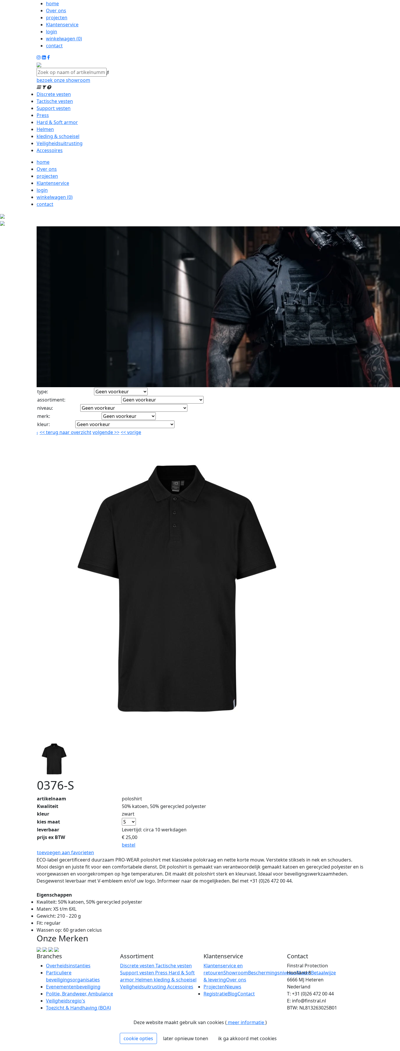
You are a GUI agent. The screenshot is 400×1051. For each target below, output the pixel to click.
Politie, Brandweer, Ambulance (79, 993)
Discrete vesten (54, 94)
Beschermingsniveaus (272, 972)
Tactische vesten (55, 101)
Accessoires (50, 150)
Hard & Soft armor (57, 122)
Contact (246, 993)
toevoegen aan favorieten (65, 852)
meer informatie (246, 1022)
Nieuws (233, 986)
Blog (232, 993)
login (51, 31)
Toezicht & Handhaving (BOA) (78, 1008)
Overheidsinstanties (68, 965)
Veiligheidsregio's (65, 1000)
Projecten (214, 986)
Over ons (56, 10)
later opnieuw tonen (185, 1038)
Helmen (45, 129)
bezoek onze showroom (63, 80)
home (52, 3)
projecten (56, 17)
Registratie (216, 993)
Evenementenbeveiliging (73, 986)
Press (43, 115)
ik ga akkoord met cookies (247, 1038)
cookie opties (138, 1038)
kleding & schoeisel (58, 136)
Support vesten (54, 108)
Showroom (235, 972)
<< (124, 432)
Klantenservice (62, 24)
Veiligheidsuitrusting (60, 143)
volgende (106, 432)
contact (54, 45)
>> (116, 432)
